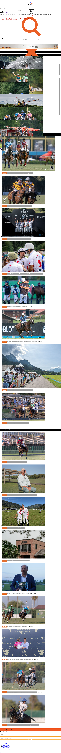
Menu (30, 2)
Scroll (1, 752)
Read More (4, 173)
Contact (31, 13)
